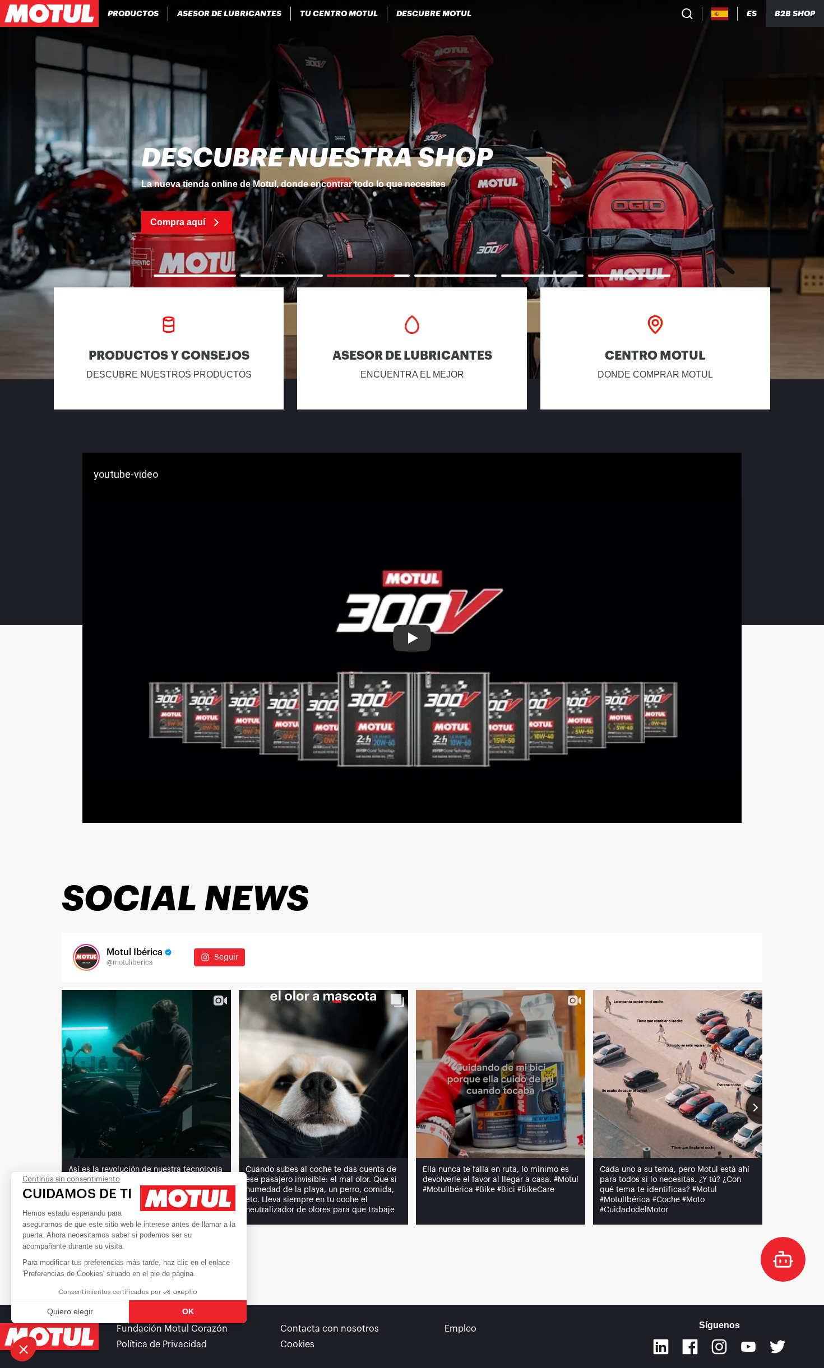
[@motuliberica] (86, 957)
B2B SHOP (795, 13)
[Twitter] (777, 1347)
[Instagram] (719, 1347)
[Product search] (687, 13)
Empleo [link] (460, 1328)
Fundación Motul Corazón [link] (172, 1328)
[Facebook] (690, 1347)
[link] (412, 189)
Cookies (297, 1344)
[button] (23, 1349)
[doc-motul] (783, 1259)
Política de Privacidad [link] (162, 1344)
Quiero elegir (70, 1311)
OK (188, 1311)
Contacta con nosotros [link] (329, 1328)
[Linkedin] (661, 1347)
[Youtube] (748, 1347)
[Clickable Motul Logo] (49, 13)
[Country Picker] (720, 13)
